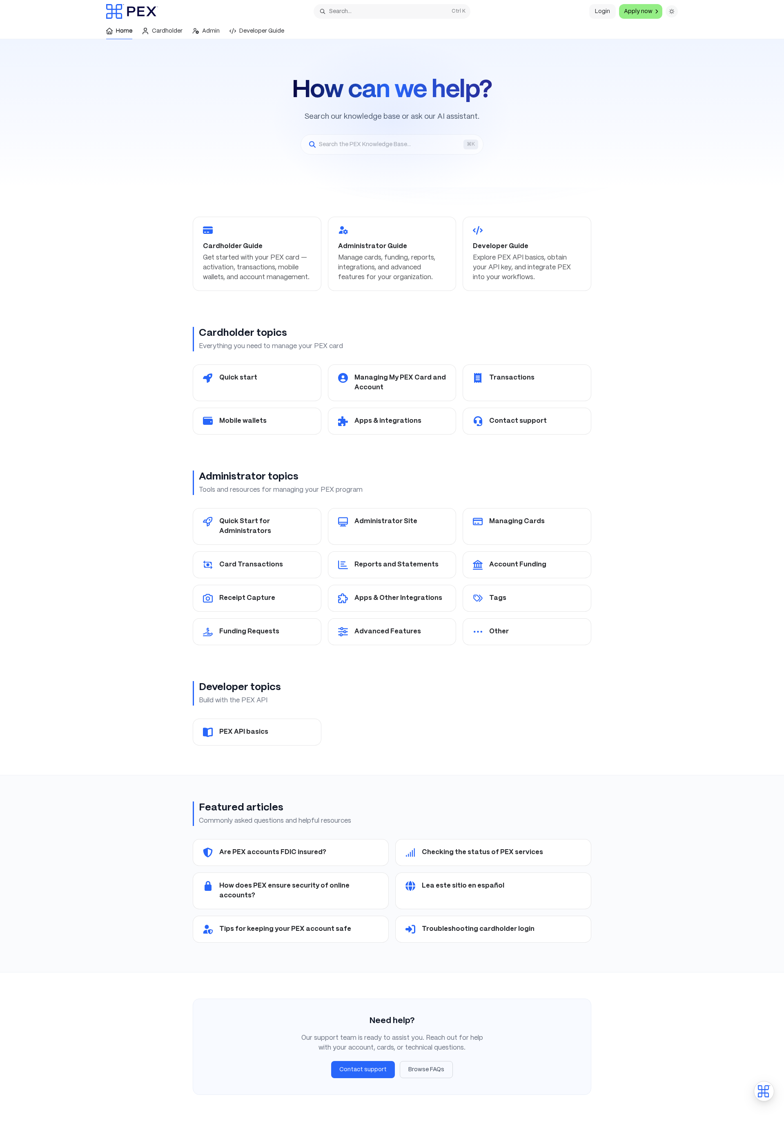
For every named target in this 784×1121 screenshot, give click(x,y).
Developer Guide (261, 31)
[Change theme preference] (672, 11)
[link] (257, 254)
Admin (211, 31)
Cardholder (167, 31)
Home (124, 31)
